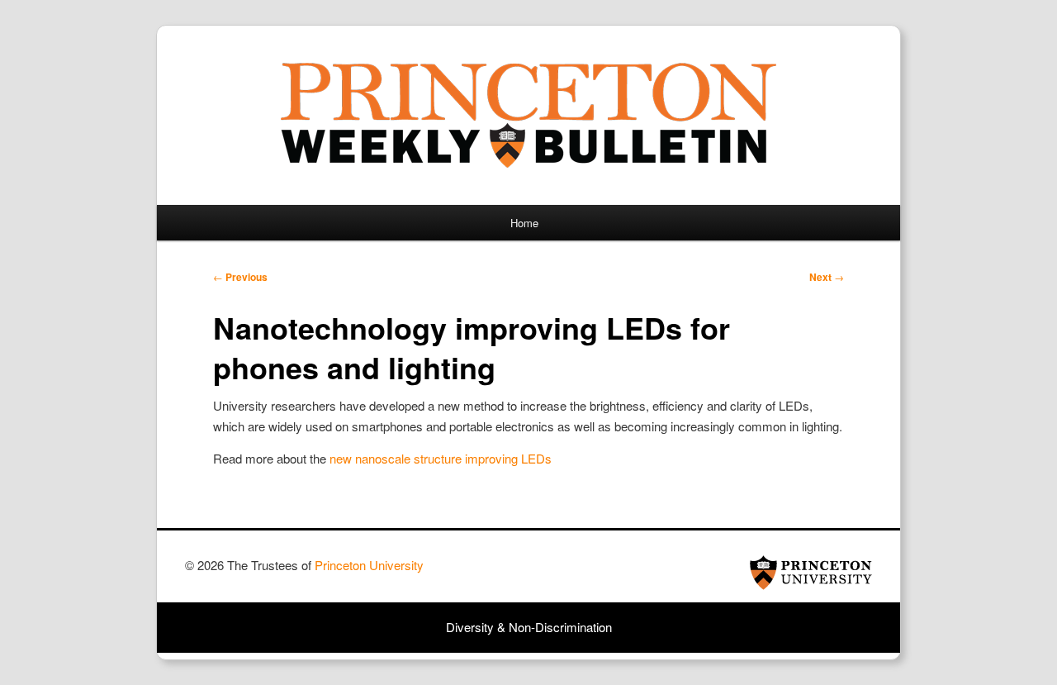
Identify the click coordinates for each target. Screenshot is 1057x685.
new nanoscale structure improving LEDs (440, 458)
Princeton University (811, 572)
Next (826, 276)
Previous (240, 276)
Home (524, 223)
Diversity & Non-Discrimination (529, 626)
